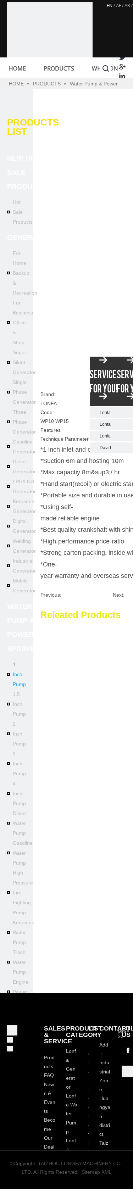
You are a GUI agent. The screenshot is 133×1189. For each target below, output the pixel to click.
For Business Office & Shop (23, 322)
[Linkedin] (122, 76)
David (105, 447)
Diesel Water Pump (20, 823)
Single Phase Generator (24, 392)
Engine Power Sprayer (22, 992)
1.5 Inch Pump (19, 704)
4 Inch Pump (19, 793)
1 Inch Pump (19, 674)
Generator (29, 237)
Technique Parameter (64, 439)
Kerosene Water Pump (23, 932)
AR (127, 5)
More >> (123, 1034)
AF (118, 5)
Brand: (47, 394)
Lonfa (105, 412)
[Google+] (122, 66)
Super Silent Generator (24, 362)
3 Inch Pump (19, 763)
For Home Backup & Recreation (25, 273)
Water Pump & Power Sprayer (23, 627)
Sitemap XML (97, 1172)
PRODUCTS (59, 68)
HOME (17, 68)
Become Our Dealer (49, 1138)
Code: (47, 412)
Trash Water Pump (19, 962)
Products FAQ (49, 1066)
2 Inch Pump (19, 734)
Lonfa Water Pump (71, 1113)
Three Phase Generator (24, 422)
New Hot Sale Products (26, 172)
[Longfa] (50, 44)
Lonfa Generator (71, 1069)
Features (50, 430)
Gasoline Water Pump (23, 853)
